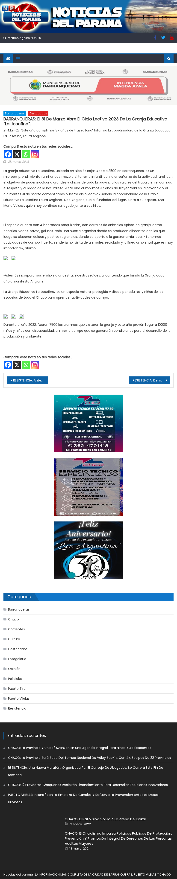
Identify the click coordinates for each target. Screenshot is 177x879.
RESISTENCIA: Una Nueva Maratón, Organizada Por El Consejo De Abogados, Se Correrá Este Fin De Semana (85, 771)
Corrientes (16, 629)
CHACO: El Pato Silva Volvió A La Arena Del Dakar (105, 819)
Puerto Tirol (17, 688)
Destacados (38, 113)
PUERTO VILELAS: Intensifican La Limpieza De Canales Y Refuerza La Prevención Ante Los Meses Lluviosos (83, 798)
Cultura (14, 639)
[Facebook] (8, 154)
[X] (17, 154)
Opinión (14, 669)
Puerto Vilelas (19, 698)
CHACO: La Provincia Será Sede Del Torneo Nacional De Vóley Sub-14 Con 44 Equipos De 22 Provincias (89, 757)
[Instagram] (35, 154)
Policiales (15, 678)
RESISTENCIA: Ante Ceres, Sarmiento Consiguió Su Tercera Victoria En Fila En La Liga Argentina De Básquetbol (30, 380)
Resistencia (17, 708)
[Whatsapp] (26, 154)
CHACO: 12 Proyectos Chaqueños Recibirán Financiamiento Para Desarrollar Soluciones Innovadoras (88, 785)
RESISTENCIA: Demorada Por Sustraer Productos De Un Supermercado (151, 380)
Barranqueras (15, 113)
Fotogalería (17, 659)
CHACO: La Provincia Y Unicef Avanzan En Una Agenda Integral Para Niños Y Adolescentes (79, 747)
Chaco (13, 619)
